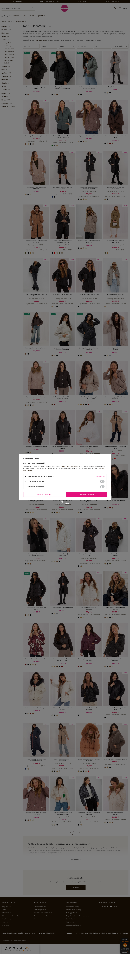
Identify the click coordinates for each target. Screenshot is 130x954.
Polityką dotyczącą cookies (69, 466)
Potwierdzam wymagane (44, 494)
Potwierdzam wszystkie (86, 494)
